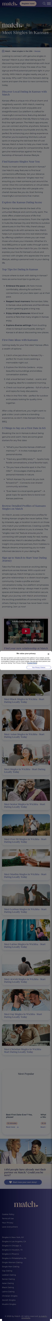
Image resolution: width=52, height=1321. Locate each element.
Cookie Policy (32, 663)
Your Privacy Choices (38, 667)
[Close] (48, 654)
